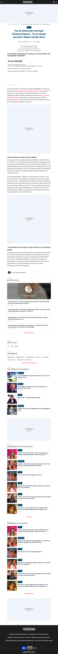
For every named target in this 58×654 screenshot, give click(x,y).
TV (8, 346)
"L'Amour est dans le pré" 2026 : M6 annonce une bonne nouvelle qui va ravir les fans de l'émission (34, 497)
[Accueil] (28, 2)
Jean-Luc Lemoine (11, 359)
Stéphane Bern (20, 359)
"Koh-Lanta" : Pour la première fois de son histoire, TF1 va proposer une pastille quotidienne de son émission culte (33, 508)
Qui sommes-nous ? (33, 634)
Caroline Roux (15, 99)
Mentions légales (43, 634)
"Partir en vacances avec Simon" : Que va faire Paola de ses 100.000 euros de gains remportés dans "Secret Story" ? (33, 453)
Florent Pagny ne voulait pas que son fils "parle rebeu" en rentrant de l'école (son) (32, 387)
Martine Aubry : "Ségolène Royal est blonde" (29, 397)
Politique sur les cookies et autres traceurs (18, 637)
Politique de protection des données (40, 637)
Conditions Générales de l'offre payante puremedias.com (19, 640)
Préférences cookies (47, 640)
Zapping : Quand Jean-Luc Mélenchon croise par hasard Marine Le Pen (34, 409)
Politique (17, 346)
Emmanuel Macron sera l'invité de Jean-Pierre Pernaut (29, 91)
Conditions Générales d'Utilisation (18, 634)
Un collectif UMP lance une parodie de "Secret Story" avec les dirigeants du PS (34, 376)
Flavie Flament (28, 359)
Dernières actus (14, 24)
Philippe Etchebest (20, 357)
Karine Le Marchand (30, 357)
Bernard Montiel (11, 357)
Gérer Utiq (38, 640)
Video (19, 24)
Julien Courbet (45, 357)
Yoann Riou (38, 357)
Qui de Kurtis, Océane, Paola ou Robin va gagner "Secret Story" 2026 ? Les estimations (34, 486)
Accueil (8, 24)
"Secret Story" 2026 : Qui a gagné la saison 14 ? (30, 475)
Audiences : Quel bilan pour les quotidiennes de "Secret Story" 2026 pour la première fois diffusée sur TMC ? (34, 464)
